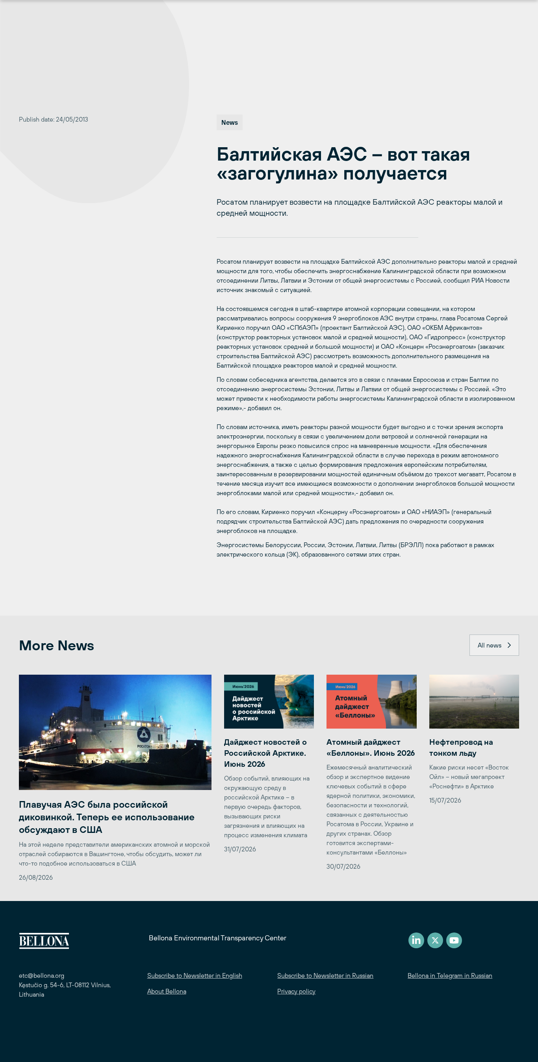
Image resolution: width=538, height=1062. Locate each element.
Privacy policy (296, 991)
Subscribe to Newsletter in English (194, 975)
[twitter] (435, 940)
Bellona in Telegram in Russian (450, 975)
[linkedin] (416, 940)
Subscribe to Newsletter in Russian (325, 975)
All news (489, 645)
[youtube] (454, 940)
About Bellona (166, 991)
